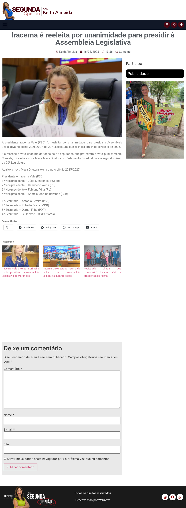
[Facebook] (172, 497)
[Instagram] (167, 25)
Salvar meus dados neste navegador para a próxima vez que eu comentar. (58, 458)
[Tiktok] (181, 25)
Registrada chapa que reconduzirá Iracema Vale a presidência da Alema (102, 272)
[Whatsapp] (174, 25)
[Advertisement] (62, 312)
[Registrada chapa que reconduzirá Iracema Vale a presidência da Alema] (102, 256)
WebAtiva (104, 500)
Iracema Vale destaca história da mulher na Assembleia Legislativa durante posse (61, 272)
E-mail (9, 429)
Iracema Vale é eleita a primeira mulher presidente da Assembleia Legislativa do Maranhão (20, 272)
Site (6, 444)
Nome (9, 414)
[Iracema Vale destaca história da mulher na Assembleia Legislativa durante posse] (61, 256)
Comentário (13, 368)
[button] (5, 25)
